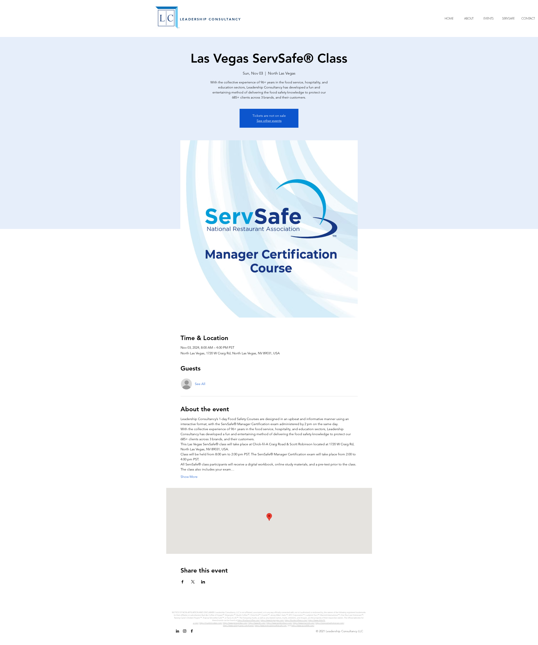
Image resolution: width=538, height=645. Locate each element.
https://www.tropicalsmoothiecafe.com (271, 625)
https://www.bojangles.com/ (272, 620)
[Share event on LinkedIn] (203, 581)
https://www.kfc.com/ (257, 623)
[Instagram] (184, 631)
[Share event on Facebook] (183, 581)
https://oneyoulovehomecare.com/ (329, 623)
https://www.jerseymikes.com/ (235, 623)
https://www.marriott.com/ (304, 623)
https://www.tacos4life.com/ (302, 625)
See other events (269, 121)
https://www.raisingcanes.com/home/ (238, 625)
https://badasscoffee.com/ (248, 620)
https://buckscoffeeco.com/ (296, 620)
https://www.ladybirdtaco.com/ (279, 623)
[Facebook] (192, 631)
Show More (189, 477)
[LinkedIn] (177, 631)
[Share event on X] (193, 581)
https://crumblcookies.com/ (210, 623)
